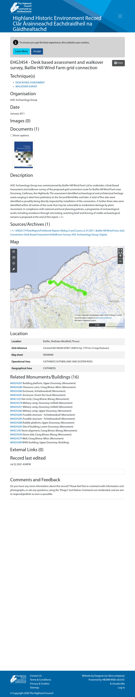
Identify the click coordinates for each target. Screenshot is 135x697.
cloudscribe (118, 684)
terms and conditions (103, 318)
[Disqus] (67, 543)
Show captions (20, 135)
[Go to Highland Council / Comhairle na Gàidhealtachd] (20, 6)
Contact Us (36, 676)
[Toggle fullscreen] (120, 251)
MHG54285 (16, 419)
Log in (121, 687)
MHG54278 (16, 403)
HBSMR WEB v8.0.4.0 (113, 680)
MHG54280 (16, 391)
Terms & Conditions (40, 680)
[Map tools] (13, 269)
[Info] (13, 264)
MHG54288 (16, 423)
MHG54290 (16, 434)
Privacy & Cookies (39, 684)
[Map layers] (13, 252)
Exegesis (99, 676)
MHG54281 (16, 395)
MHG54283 (16, 427)
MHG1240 (15, 430)
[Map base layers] (13, 258)
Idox (110, 676)
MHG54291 (16, 407)
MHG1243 (15, 399)
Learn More (21, 51)
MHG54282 (16, 411)
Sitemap (34, 687)
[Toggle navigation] (120, 16)
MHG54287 (16, 383)
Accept (37, 51)
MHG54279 (16, 438)
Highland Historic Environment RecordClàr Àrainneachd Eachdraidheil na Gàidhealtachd (57, 24)
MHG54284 (16, 415)
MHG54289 (16, 442)
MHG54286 (16, 387)
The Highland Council (41, 693)
